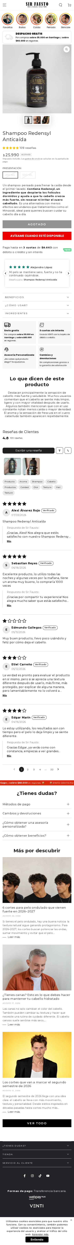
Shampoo (37, 481)
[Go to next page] (59, 769)
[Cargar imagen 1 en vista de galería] (28, 120)
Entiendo (37, 1239)
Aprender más (40, 1234)
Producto (10, 481)
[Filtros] (59, 450)
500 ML (28, 175)
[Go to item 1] (12, 466)
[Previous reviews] (5, 273)
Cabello (51, 481)
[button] (60, 5)
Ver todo (37, 1123)
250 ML (10, 175)
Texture (9, 492)
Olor (36, 487)
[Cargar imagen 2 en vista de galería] (37, 120)
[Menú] (4, 5)
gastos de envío (32, 159)
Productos (10, 487)
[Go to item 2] (31, 466)
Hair (58, 487)
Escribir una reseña (28, 450)
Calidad (24, 487)
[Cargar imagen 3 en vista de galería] (45, 120)
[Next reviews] (68, 273)
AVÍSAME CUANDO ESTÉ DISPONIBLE (37, 236)
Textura (47, 487)
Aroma (23, 481)
